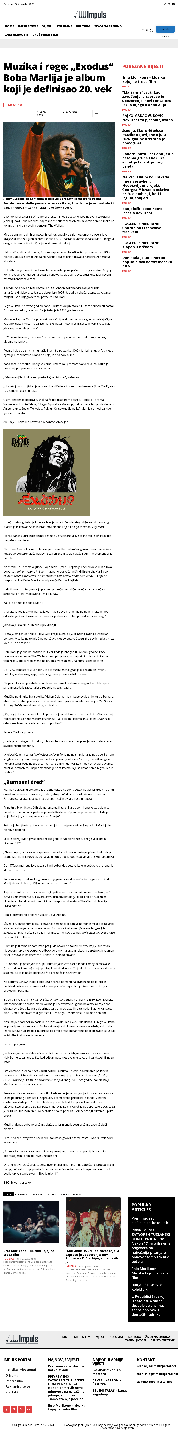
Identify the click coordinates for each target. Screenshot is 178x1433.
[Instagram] (165, 4)
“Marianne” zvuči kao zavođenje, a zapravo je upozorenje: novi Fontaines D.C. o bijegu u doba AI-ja (146, 98)
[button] (149, 30)
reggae (77, 1194)
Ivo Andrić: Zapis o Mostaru (106, 1372)
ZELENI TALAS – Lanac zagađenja (109, 1392)
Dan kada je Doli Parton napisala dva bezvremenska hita (147, 261)
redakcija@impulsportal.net (156, 1366)
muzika (65, 1194)
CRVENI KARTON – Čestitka (106, 1382)
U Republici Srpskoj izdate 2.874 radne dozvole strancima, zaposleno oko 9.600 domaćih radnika (148, 1305)
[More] (96, 113)
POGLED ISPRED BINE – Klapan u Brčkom (142, 244)
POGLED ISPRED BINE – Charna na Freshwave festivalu (142, 227)
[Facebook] (161, 4)
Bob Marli (38, 1194)
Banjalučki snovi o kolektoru (147, 1287)
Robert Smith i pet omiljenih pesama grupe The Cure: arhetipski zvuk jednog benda (148, 160)
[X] (169, 4)
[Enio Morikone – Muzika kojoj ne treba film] (31, 1222)
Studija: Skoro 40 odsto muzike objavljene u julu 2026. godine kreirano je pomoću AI (144, 136)
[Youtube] (173, 4)
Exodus (52, 1194)
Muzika (15, 105)
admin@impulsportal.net (154, 1381)
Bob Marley (22, 1194)
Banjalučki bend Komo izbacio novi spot (142, 210)
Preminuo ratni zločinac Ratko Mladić (150, 1220)
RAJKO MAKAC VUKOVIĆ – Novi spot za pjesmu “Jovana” (148, 117)
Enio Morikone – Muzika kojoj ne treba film (143, 79)
